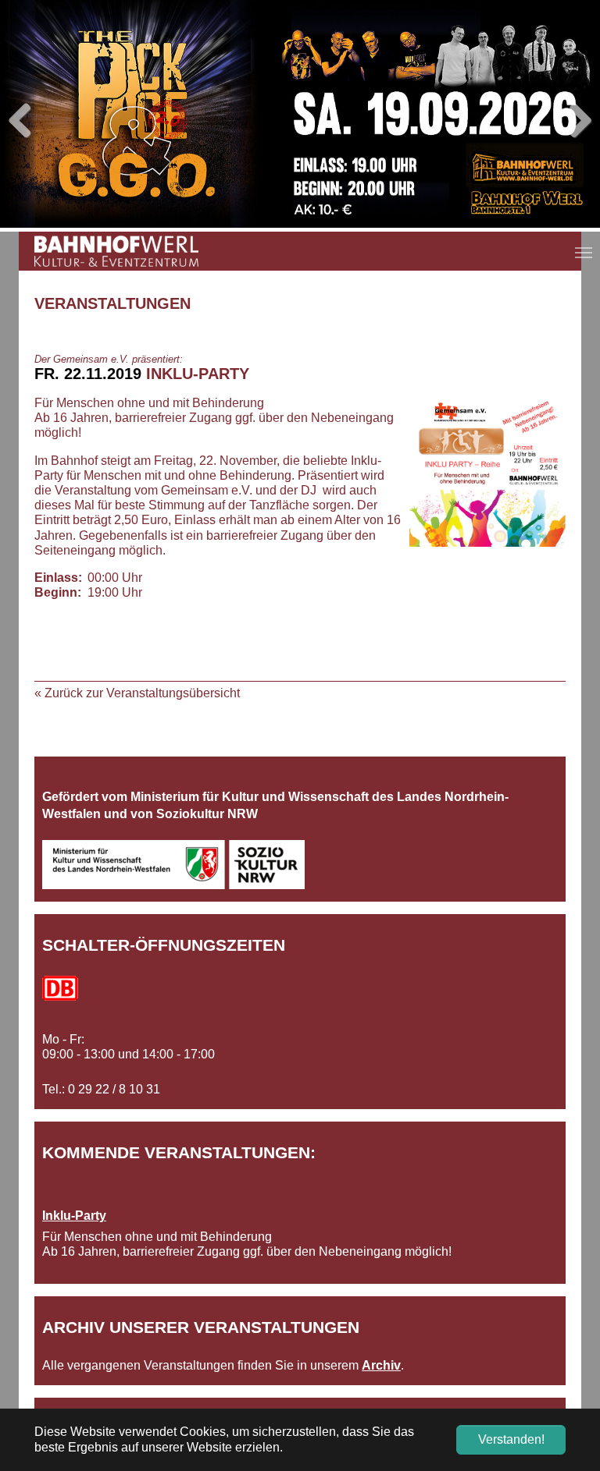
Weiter (576, 121)
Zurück (23, 121)
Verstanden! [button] (511, 1439)
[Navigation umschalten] (583, 252)
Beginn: (57, 592)
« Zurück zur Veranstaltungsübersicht (137, 693)
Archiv (381, 1365)
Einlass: (57, 577)
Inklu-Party (74, 1215)
